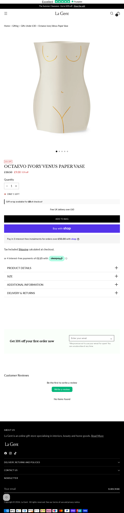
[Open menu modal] (6, 13)
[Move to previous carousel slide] (110, 312)
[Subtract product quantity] (16, 186)
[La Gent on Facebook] (6, 454)
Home (7, 26)
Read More (97, 435)
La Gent (24, 502)
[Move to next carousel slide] (117, 312)
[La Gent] (62, 13)
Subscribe (114, 489)
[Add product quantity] (7, 186)
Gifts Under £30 (28, 26)
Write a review (62, 389)
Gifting (15, 26)
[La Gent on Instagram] (11, 454)
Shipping (23, 249)
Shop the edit (79, 6)
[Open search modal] (112, 13)
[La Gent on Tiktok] (15, 454)
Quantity (9, 179)
